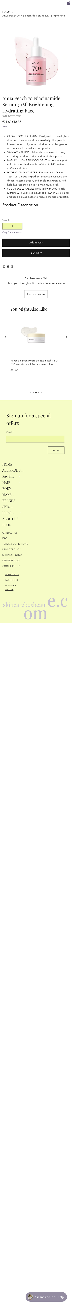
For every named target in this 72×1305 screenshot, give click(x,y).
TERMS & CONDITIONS (15, 543)
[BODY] (20, 488)
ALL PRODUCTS (13, 470)
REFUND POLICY (11, 560)
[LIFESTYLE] (20, 513)
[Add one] (19, 226)
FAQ (4, 538)
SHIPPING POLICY (12, 554)
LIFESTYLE (9, 512)
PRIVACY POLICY (11, 549)
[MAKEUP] (20, 494)
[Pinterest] (12, 266)
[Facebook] (8, 266)
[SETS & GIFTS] (20, 507)
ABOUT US (10, 518)
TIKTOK (9, 589)
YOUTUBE (10, 585)
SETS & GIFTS (9, 506)
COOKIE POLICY (11, 566)
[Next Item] (65, 57)
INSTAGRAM (12, 574)
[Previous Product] (6, 337)
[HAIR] (20, 482)
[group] (36, 353)
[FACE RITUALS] (20, 476)
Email (10, 432)
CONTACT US (9, 532)
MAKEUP (9, 494)
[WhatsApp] (4, 266)
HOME (7, 464)
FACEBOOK (11, 580)
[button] (68, 3)
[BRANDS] (20, 501)
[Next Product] (66, 337)
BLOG (6, 524)
